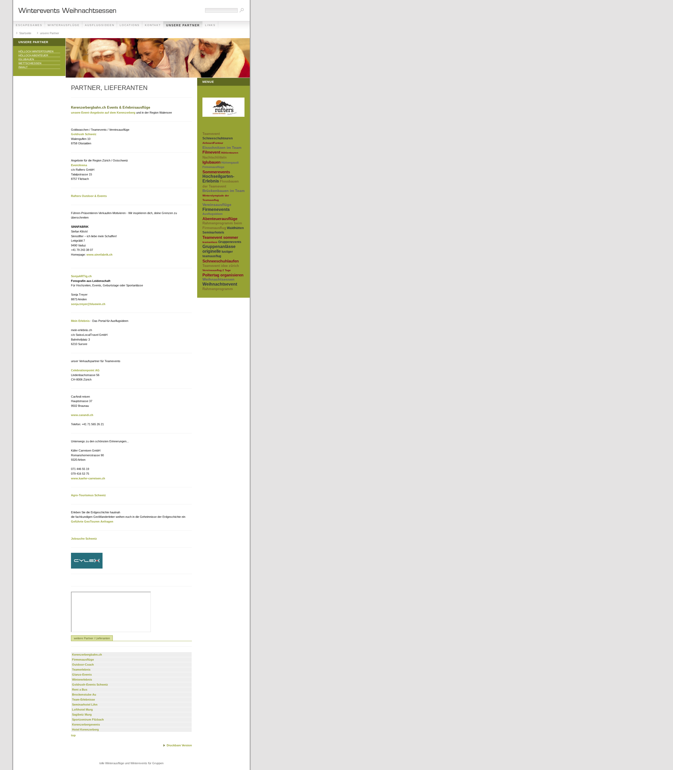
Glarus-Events (82, 674)
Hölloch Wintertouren (35, 51)
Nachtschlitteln (214, 157)
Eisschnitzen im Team (221, 147)
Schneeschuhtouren (217, 138)
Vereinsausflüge (216, 204)
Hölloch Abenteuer (33, 55)
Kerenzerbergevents (86, 724)
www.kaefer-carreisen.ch (88, 478)
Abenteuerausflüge (219, 218)
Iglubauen (26, 59)
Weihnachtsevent (219, 284)
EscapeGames (29, 25)
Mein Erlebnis (80, 320)
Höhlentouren (229, 152)
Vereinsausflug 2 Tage (216, 270)
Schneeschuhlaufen (220, 261)
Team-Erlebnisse (83, 699)
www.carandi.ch (82, 415)
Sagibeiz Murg (82, 714)
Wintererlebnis (82, 679)
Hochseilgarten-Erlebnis (218, 178)
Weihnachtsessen (218, 279)
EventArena (79, 165)
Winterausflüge (64, 25)
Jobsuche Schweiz (84, 538)
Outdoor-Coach (83, 664)
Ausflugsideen (99, 25)
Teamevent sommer (220, 237)
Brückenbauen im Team (223, 191)
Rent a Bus (79, 689)
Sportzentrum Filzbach (88, 719)
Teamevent (211, 134)
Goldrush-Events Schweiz (90, 684)
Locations (130, 25)
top (73, 735)
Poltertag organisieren (222, 275)
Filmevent (211, 152)
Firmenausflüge (83, 659)
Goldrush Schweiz (83, 134)
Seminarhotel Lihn (85, 704)
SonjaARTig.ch (81, 276)
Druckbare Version (179, 745)
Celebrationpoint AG (85, 370)
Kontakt (153, 25)
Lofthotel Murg (82, 709)
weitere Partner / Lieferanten (92, 638)
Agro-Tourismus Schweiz (88, 495)
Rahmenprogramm (217, 289)
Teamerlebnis (81, 669)
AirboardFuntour (212, 142)
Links (210, 25)
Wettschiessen (29, 63)
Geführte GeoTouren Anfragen (92, 521)
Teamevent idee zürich (220, 266)
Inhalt (23, 67)
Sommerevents (216, 172)
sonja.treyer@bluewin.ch (88, 304)
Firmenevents (216, 209)
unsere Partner (183, 25)
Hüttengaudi (230, 162)
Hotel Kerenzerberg (85, 729)
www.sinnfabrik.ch (99, 254)
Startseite (25, 33)
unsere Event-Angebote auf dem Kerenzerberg (103, 112)
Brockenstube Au (84, 694)
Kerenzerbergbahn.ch (87, 654)
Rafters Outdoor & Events (89, 195)
